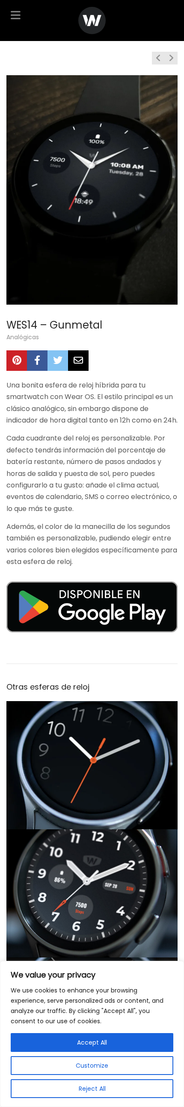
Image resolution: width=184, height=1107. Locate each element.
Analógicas (22, 337)
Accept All (92, 1042)
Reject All (92, 1088)
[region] (92, 1034)
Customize (92, 1065)
